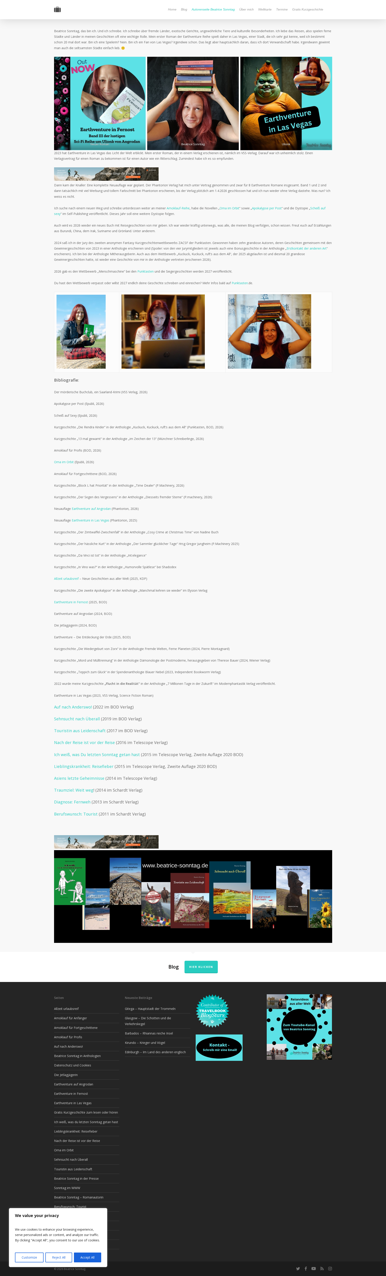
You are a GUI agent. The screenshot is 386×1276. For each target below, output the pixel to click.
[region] (58, 1237)
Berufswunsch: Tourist (76, 814)
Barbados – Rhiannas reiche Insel (149, 1033)
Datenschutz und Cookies (72, 1065)
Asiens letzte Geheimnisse (79, 778)
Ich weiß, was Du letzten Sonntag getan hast (97, 754)
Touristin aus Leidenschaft (80, 730)
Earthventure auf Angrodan (91, 509)
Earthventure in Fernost (71, 602)
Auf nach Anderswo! (73, 707)
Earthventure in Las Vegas (90, 520)
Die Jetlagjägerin (66, 1075)
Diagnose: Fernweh (73, 802)
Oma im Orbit (229, 208)
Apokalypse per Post (267, 208)
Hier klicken (201, 967)
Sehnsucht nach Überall (77, 718)
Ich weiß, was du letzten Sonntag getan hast (86, 1122)
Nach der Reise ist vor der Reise (84, 742)
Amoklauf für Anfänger (70, 1018)
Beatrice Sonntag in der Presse (76, 1178)
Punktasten (146, 271)
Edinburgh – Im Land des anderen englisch (155, 1052)
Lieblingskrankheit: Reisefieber (84, 766)
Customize (29, 1257)
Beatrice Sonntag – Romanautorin (78, 1197)
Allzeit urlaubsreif (66, 578)
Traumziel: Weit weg (73, 790)
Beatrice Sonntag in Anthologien (77, 1056)
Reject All (58, 1257)
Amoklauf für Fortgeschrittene (76, 1028)
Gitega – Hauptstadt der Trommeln (150, 1009)
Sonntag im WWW (67, 1188)
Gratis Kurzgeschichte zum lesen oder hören (86, 1112)
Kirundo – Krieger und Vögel (145, 1043)
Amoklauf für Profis (68, 1037)
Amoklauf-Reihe (178, 208)
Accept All (87, 1257)
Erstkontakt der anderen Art (307, 248)
